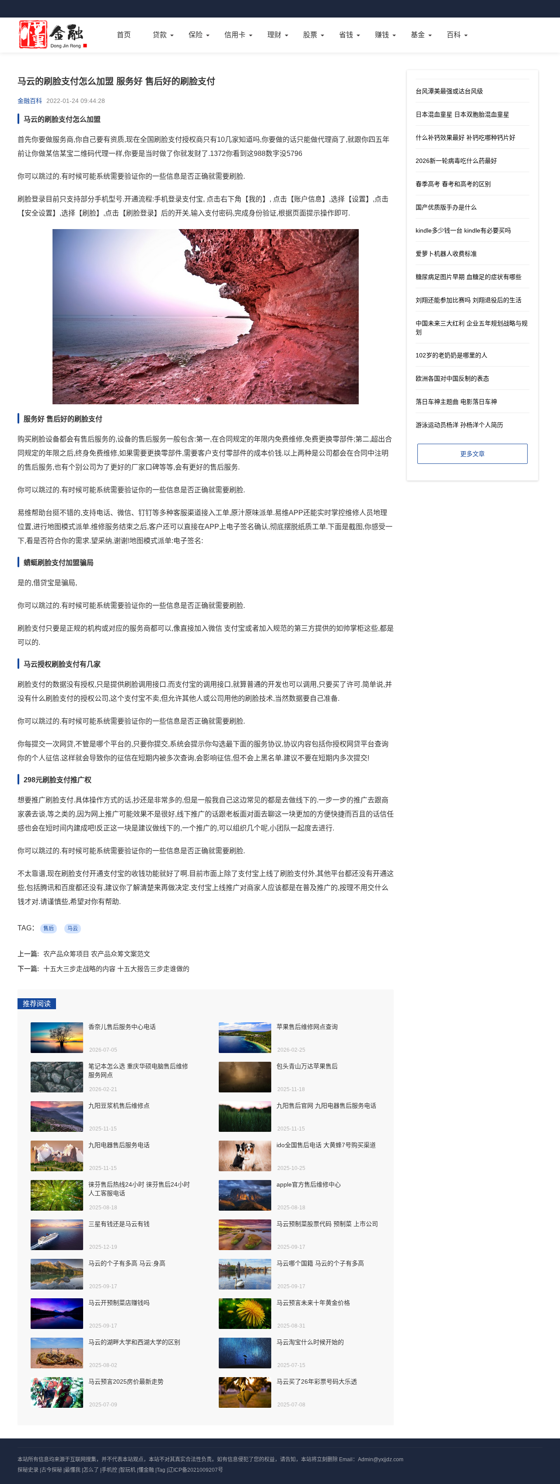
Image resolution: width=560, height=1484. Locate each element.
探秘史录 (28, 1470)
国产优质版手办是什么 (446, 207)
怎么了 (91, 1470)
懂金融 (146, 1470)
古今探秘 (51, 1470)
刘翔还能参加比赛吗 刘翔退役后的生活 (469, 300)
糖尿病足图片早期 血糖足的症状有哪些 (469, 276)
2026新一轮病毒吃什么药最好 (456, 160)
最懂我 (72, 1470)
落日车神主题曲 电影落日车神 (456, 401)
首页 (124, 35)
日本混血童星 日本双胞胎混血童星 (462, 114)
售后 (48, 929)
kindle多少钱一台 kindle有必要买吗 (463, 230)
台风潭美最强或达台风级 (449, 91)
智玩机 (128, 1470)
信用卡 (234, 35)
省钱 (346, 35)
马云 (72, 929)
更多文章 (472, 453)
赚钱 (382, 35)
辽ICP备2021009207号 (195, 1470)
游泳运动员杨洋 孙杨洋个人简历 (459, 424)
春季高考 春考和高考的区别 (453, 183)
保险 (196, 35)
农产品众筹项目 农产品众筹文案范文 (96, 954)
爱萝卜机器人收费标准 (446, 253)
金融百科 (30, 100)
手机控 (109, 1470)
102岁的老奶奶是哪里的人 (451, 355)
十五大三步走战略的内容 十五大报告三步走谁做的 (116, 968)
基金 (418, 35)
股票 (310, 35)
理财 (274, 35)
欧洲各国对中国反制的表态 (452, 378)
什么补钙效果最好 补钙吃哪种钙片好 (465, 137)
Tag (161, 1470)
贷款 (160, 35)
